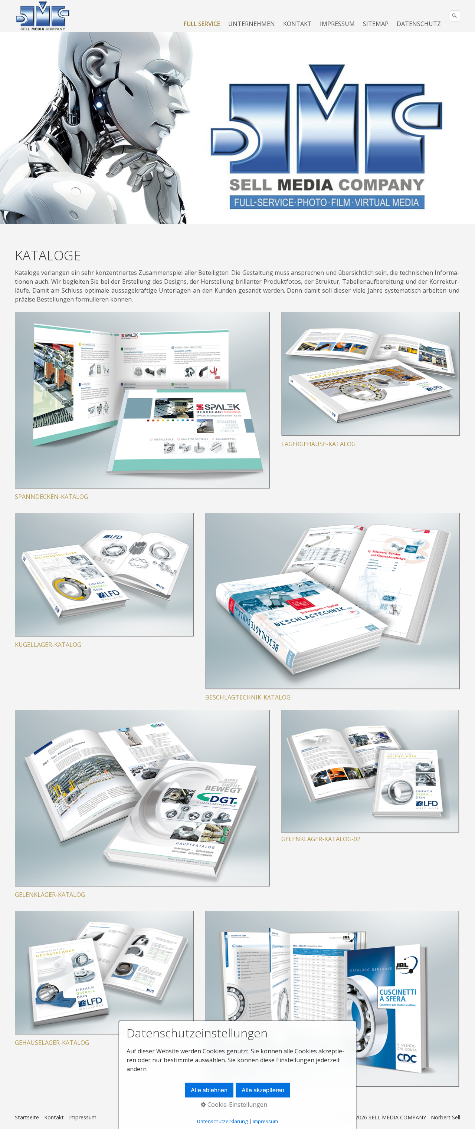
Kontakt (54, 1117)
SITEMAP (376, 24)
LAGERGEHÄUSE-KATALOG (318, 444)
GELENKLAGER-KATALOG (50, 895)
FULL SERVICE (202, 24)
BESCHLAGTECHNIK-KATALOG (248, 697)
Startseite (27, 1117)
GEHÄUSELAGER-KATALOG (52, 1043)
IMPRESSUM (337, 24)
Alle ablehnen (209, 1090)
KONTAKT (297, 24)
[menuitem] (202, 24)
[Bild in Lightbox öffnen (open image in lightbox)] (370, 771)
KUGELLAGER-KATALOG (48, 645)
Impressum (82, 1117)
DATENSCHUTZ (419, 24)
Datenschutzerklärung (222, 1121)
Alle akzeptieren (263, 1090)
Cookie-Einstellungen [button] (236, 1104)
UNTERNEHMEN (251, 24)
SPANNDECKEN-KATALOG (51, 497)
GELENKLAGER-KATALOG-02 (320, 839)
